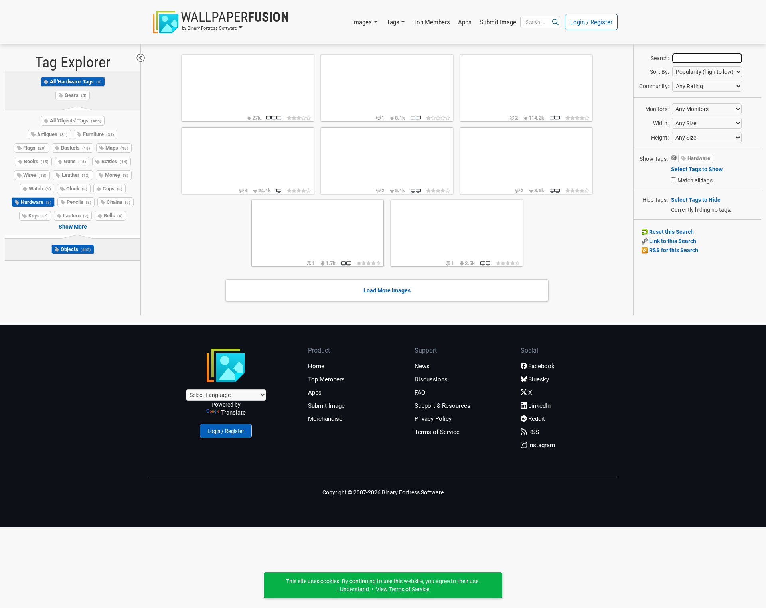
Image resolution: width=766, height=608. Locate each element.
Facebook (541, 366)
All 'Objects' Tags (75, 121)
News (422, 366)
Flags (34, 148)
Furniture (98, 134)
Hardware (36, 202)
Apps (465, 22)
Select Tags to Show (697, 169)
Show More (73, 226)
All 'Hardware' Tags (76, 82)
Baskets (75, 148)
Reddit (536, 418)
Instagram (541, 445)
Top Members (431, 22)
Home (316, 366)
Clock (76, 188)
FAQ (420, 392)
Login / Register (591, 22)
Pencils (79, 202)
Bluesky (538, 379)
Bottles (114, 161)
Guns (75, 161)
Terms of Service (437, 432)
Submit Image (498, 22)
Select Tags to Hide (696, 200)
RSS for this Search (673, 250)
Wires (35, 175)
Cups (112, 188)
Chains (118, 202)
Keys (38, 216)
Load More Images (387, 290)
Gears (76, 95)
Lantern (76, 216)
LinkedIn (539, 405)
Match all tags (695, 180)
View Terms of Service (402, 589)
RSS (533, 432)
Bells (113, 216)
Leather (76, 175)
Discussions (431, 379)
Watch (40, 188)
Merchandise (325, 418)
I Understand (353, 589)
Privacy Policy (433, 418)
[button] (221, 22)
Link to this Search (672, 241)
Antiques (52, 134)
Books (36, 161)
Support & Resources (442, 405)
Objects (76, 249)
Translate (233, 412)
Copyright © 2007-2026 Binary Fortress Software (383, 492)
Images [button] (362, 22)
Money (116, 175)
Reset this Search (671, 232)
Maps (116, 148)
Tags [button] (393, 22)
